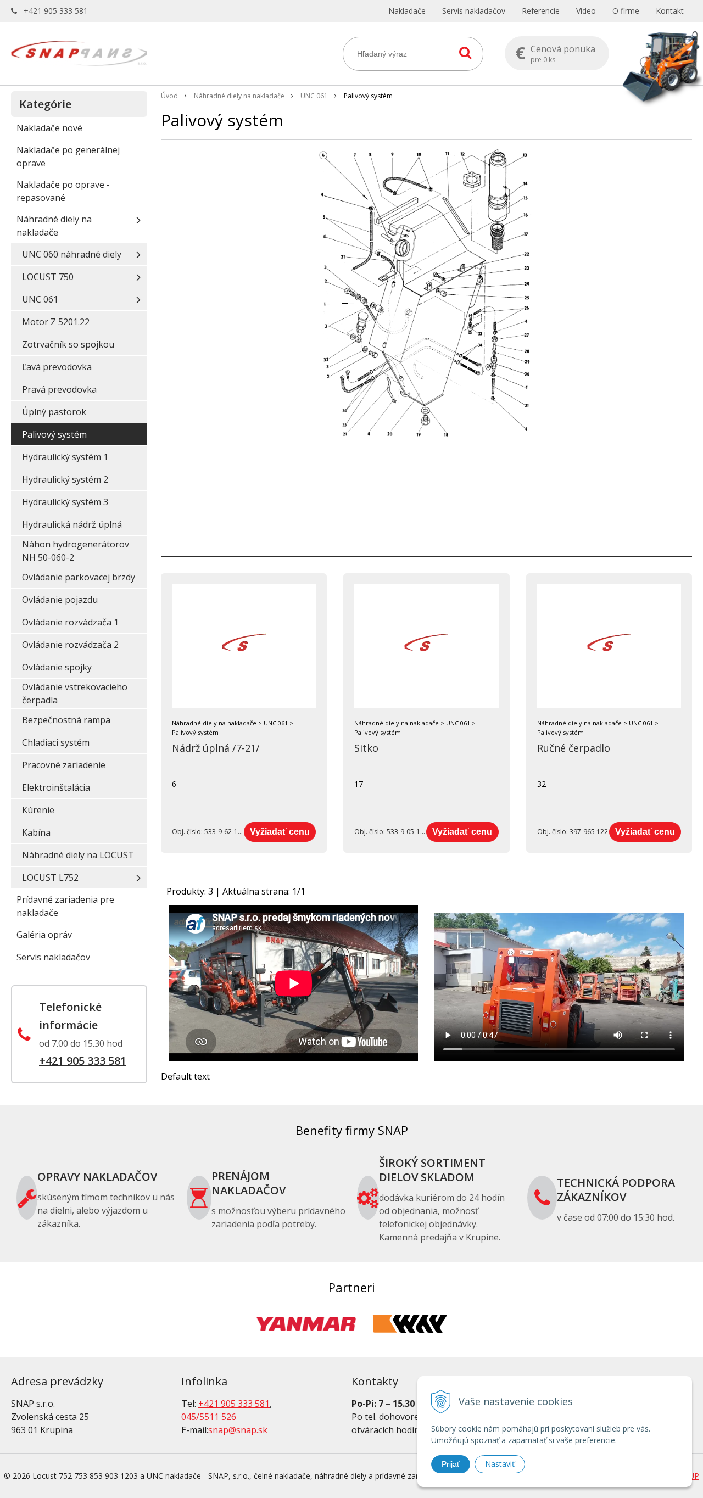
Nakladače (407, 10)
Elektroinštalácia (56, 787)
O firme (625, 10)
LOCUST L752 (50, 877)
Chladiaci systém (56, 742)
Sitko (366, 747)
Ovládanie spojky (57, 667)
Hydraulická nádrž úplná (72, 524)
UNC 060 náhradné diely (71, 254)
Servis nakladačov (473, 10)
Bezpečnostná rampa (66, 720)
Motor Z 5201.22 (56, 322)
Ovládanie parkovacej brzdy (78, 577)
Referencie (541, 10)
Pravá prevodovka (59, 389)
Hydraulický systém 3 (65, 502)
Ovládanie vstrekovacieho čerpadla (74, 693)
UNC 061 (314, 95)
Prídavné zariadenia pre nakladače (65, 906)
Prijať (451, 1464)
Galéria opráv (44, 935)
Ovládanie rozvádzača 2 (70, 645)
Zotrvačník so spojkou (68, 344)
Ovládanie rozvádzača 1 (70, 622)
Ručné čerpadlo (573, 747)
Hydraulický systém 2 (65, 479)
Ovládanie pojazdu (60, 600)
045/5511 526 (208, 1417)
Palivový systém (54, 434)
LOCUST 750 (48, 277)
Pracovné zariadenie (63, 765)
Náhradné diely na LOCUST (78, 855)
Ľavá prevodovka (57, 367)
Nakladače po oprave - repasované (63, 191)
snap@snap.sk (237, 1430)
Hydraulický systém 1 (65, 457)
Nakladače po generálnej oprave (68, 156)
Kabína (36, 832)
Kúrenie (38, 810)
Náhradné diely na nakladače (239, 95)
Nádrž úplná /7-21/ (216, 747)
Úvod (169, 95)
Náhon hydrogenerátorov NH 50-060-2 (75, 550)
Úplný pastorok (54, 412)
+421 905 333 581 (56, 10)
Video (586, 10)
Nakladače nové (49, 128)
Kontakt (670, 10)
